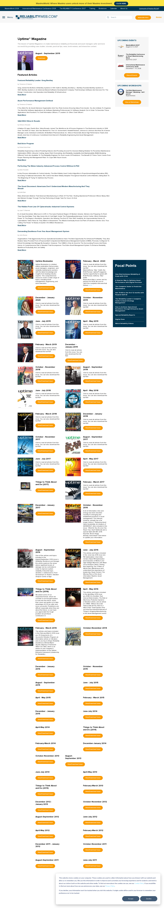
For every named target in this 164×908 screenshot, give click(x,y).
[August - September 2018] (73, 375)
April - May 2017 (90, 459)
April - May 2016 (90, 589)
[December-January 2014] (73, 785)
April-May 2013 (90, 811)
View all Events (132, 75)
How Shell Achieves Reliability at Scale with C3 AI (127, 275)
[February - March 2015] (73, 720)
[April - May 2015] (25, 720)
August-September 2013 (73, 796)
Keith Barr (23, 192)
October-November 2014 (95, 628)
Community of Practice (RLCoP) (149, 8)
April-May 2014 (42, 759)
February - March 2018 (46, 414)
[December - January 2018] (73, 422)
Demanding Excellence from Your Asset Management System (43, 231)
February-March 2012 (93, 869)
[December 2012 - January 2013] (25, 843)
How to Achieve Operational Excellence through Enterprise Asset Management (129, 309)
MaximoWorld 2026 (12, 8)
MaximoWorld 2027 (133, 45)
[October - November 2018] (25, 375)
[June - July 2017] (25, 467)
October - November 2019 (93, 298)
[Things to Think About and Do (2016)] (25, 592)
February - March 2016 (46, 628)
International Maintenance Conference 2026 (39, 8)
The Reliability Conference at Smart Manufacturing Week (135, 56)
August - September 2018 (92, 368)
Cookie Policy (139, 883)
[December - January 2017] (25, 513)
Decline (148, 899)
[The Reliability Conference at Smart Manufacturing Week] (120, 55)
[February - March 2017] (73, 490)
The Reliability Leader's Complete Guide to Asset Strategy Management (128, 301)
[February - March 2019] (25, 353)
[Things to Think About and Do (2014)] (73, 763)
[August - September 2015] (25, 698)
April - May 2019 (90, 321)
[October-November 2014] (73, 636)
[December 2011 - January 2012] (25, 886)
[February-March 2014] (25, 785)
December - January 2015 (44, 737)
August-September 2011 (47, 899)
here (90, 285)
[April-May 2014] (25, 767)
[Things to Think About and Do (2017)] (25, 486)
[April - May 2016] (73, 597)
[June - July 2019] (25, 329)
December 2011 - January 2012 (47, 884)
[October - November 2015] (73, 674)
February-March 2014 (45, 782)
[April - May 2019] (73, 329)
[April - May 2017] (73, 467)
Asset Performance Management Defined (35, 101)
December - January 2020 (44, 298)
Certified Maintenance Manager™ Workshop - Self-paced (135, 92)
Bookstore (103, 8)
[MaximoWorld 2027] (120, 46)
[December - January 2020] (25, 306)
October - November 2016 (93, 506)
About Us (123, 8)
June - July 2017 (43, 459)
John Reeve (23, 235)
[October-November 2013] (25, 797)
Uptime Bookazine (44, 261)
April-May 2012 (42, 869)
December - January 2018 (92, 415)
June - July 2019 (43, 321)
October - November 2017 (45, 438)
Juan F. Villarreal (25, 210)
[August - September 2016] (25, 558)
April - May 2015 (43, 712)
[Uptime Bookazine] (25, 269)
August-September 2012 (47, 855)
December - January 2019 (71, 345)
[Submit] (108, 17)
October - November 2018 (45, 368)
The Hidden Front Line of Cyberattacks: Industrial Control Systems (46, 207)
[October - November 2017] (25, 445)
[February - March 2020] (73, 269)
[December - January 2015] (25, 744)
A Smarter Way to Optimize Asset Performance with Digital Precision (128, 281)
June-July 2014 (90, 736)
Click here (121, 4)
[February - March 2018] (25, 422)
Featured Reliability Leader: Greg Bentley (35, 80)
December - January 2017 (44, 506)
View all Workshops (132, 102)
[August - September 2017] (73, 445)
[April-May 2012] (25, 872)
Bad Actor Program (26, 143)
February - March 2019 (46, 344)
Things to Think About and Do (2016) (46, 590)
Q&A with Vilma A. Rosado (29, 121)
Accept (130, 899)
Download (41, 58)
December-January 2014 (94, 782)
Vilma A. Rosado (25, 125)
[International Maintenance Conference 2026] (120, 66)
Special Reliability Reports (125, 315)
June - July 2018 (43, 390)
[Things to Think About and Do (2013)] (25, 827)
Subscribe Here (143, 17)
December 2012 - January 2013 (43, 841)
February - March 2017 (93, 482)
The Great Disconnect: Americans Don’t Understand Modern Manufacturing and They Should (53, 187)
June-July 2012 (90, 855)
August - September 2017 (92, 438)
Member (159, 17)
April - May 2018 (90, 390)
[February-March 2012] (73, 872)
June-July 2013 (42, 811)
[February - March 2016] (25, 636)
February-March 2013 (93, 824)
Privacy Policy (110, 886)
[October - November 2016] (73, 513)
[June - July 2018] (25, 399)
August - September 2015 (45, 691)
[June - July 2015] (73, 698)
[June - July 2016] (73, 558)
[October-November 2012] (73, 843)
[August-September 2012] (25, 858)
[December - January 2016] (25, 675)
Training (92, 8)
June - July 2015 (90, 690)
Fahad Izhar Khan (25, 147)
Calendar (113, 8)
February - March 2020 (94, 261)
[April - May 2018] (73, 398)
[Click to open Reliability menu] (7, 17)
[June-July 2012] (73, 858)
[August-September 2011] (25, 902)
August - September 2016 (45, 551)
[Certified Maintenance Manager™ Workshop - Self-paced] (120, 91)
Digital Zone (120, 319)
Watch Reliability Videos (124, 323)
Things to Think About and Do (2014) (93, 760)
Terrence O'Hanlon (26, 84)
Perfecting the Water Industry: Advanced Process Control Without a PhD (48, 166)
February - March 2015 (93, 712)
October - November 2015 (93, 667)
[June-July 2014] (73, 743)
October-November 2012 (95, 840)
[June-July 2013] (25, 813)
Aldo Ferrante (24, 170)
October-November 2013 (47, 795)
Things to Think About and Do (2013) (46, 825)
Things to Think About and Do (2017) (46, 483)
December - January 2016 (44, 667)
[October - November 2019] (73, 306)
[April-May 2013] (73, 813)
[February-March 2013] (73, 827)
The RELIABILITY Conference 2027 (73, 8)
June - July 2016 (90, 550)
